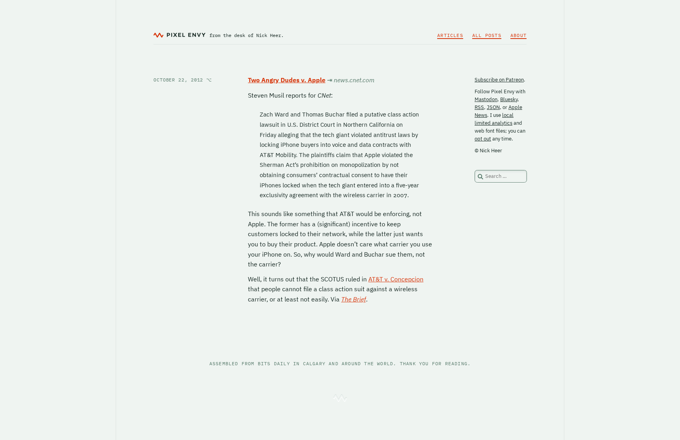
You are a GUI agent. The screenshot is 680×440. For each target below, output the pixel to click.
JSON (493, 107)
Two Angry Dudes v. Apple (286, 80)
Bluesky (508, 99)
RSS (479, 107)
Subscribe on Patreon (499, 79)
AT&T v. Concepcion (395, 279)
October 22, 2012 (182, 80)
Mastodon (486, 99)
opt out (483, 138)
